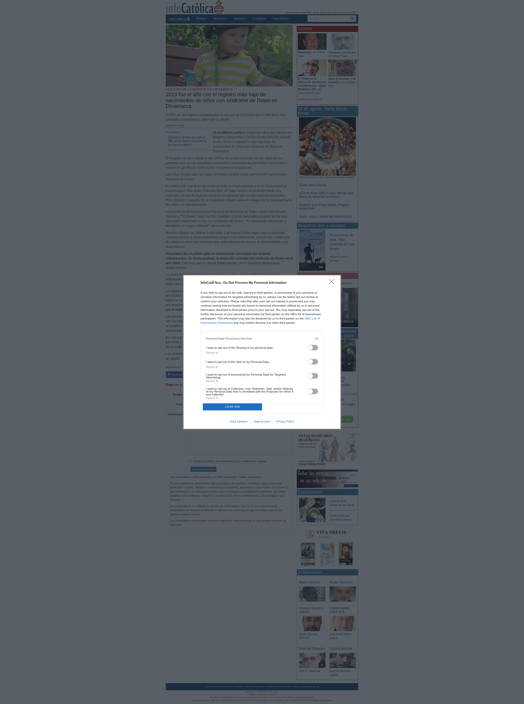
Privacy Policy (285, 421)
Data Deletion (239, 421)
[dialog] (262, 352)
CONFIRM (232, 406)
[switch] (312, 347)
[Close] (333, 283)
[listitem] (262, 338)
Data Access (262, 421)
